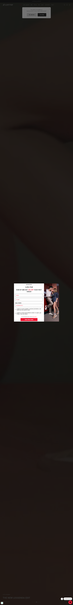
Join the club (29, 319)
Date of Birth (18, 303)
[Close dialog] (58, 285)
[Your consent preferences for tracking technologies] (2, 603)
